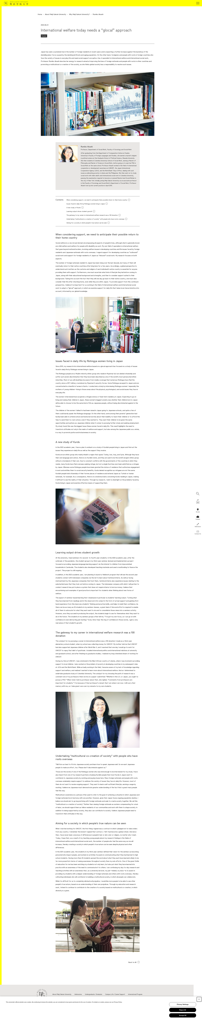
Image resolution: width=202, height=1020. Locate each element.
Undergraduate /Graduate (93, 994)
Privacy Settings (183, 1004)
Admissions (78, 994)
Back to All (132, 962)
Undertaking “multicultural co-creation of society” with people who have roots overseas (95, 219)
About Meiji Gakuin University (55, 14)
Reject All (182, 1010)
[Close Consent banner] (199, 999)
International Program (135, 994)
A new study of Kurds (73, 207)
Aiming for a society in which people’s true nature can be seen (86, 223)
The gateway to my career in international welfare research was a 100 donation (92, 215)
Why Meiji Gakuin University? (79, 14)
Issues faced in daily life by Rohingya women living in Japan (85, 204)
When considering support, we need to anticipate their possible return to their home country (96, 200)
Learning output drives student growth (79, 211)
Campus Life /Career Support (115, 994)
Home (40, 14)
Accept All (182, 1015)
